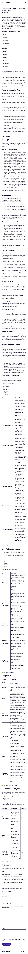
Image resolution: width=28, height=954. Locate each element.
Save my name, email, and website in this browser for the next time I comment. (14, 940)
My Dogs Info (6, 2)
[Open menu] (25, 2)
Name (3, 923)
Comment (4, 910)
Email (3, 928)
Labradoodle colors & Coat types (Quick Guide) (14, 10)
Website (3, 934)
